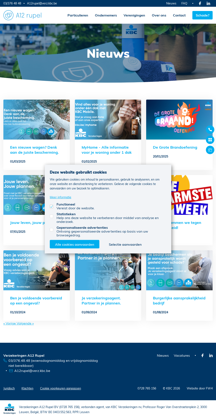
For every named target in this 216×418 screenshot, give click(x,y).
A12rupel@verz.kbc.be (42, 3)
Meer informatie (60, 197)
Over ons (159, 15)
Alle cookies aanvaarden (74, 244)
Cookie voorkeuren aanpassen (60, 388)
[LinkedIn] (208, 3)
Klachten (27, 388)
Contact (179, 15)
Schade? (202, 15)
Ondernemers (106, 15)
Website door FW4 (200, 388)
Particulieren (78, 15)
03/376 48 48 (12, 3)
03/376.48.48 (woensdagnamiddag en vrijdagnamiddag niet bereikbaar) (53, 363)
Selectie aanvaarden (125, 244)
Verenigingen (134, 15)
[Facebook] (200, 3)
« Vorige (10, 323)
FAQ (184, 3)
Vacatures (182, 355)
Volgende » (25, 323)
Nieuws (171, 3)
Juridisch (9, 388)
